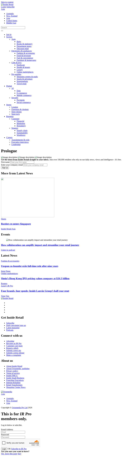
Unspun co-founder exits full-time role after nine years (29, 266)
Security (14, 98)
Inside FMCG (12, 375)
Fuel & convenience (25, 58)
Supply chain (22, 130)
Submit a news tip (13, 350)
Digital (9, 86)
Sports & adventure (24, 79)
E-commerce (22, 93)
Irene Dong (5, 271)
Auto (13, 39)
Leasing (14, 107)
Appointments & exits (20, 140)
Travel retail (21, 84)
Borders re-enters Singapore (16, 223)
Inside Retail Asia (8, 229)
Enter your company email (12, 165)
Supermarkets (22, 81)
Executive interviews (20, 142)
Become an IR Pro (13, 343)
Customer (15, 119)
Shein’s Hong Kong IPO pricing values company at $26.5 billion (35, 278)
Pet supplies (16, 74)
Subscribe (10, 7)
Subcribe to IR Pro (18, 449)
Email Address (7, 429)
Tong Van (5, 296)
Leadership (16, 144)
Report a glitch (12, 348)
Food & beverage (24, 55)
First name (5, 162)
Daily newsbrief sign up (16, 325)
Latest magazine (12, 328)
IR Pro (10, 286)
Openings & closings (20, 109)
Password (5, 435)
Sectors (9, 37)
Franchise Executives (15, 380)
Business (10, 116)
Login (3, 7)
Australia (10, 13)
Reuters (4, 283)
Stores (8, 105)
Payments (21, 100)
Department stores (24, 46)
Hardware (21, 65)
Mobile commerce (24, 95)
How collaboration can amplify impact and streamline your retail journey (40, 245)
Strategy (14, 128)
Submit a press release (15, 353)
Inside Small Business (15, 378)
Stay (19, 454)
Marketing (21, 123)
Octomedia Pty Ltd (20, 407)
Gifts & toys (16, 63)
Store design (16, 112)
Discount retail (23, 48)
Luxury (20, 70)
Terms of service (13, 373)
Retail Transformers (14, 385)
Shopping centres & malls (27, 77)
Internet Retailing (13, 382)
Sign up (5, 168)
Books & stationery (24, 44)
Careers (9, 137)
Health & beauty (23, 67)
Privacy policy (12, 371)
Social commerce (24, 102)
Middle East (11, 23)
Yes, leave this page (9, 454)
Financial (20, 121)
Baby (19, 41)
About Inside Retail (14, 366)
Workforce (21, 135)
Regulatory (21, 126)
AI (12, 88)
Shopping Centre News (15, 387)
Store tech (15, 114)
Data (19, 91)
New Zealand (11, 16)
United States (11, 21)
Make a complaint (13, 355)
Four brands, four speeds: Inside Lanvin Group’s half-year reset (35, 291)
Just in (8, 34)
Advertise (10, 341)
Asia (3, 9)
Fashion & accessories (26, 53)
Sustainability (22, 133)
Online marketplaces (25, 72)
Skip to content (7, 2)
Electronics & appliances (21, 51)
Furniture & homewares (26, 60)
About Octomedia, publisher (17, 368)
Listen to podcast (8, 250)
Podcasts (9, 330)
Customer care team (14, 346)
